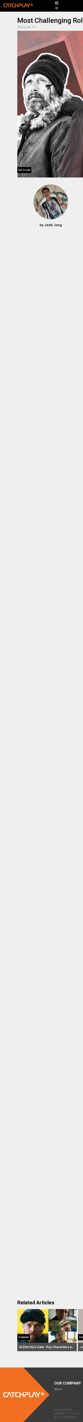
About (58, 1389)
